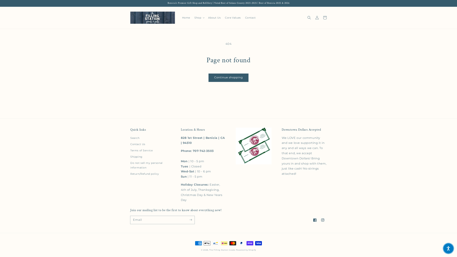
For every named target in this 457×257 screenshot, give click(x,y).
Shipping (136, 156)
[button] (309, 18)
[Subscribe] (191, 220)
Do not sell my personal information (146, 165)
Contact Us (137, 144)
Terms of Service (141, 150)
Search (135, 138)
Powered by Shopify (246, 250)
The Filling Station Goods (222, 250)
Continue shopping (228, 77)
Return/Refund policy (144, 173)
